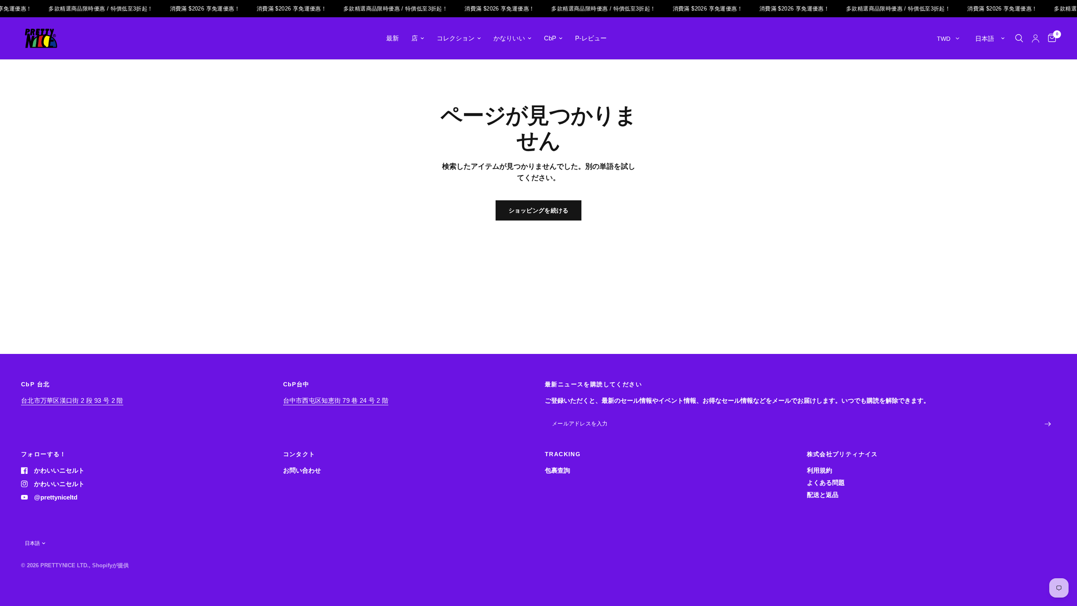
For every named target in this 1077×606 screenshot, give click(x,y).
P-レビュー (591, 38)
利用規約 (819, 470)
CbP (550, 38)
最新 (392, 38)
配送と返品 (822, 494)
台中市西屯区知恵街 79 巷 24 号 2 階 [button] (336, 400)
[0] (1050, 38)
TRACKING (563, 454)
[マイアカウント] (1035, 38)
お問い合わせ (302, 470)
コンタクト (299, 454)
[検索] (1019, 38)
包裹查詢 (557, 470)
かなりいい (509, 38)
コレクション (456, 38)
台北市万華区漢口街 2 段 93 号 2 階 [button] (72, 400)
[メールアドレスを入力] (1047, 424)
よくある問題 (826, 482)
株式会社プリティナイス (842, 454)
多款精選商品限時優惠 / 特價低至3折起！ (94, 8)
